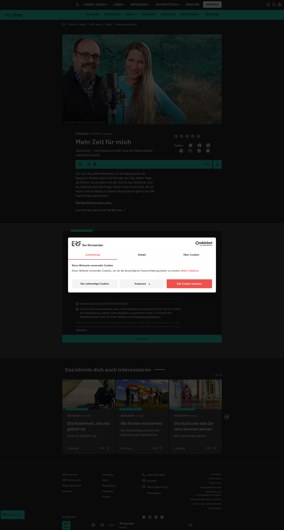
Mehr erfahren (190, 270)
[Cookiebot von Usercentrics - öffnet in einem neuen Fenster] (198, 243)
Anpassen (140, 283)
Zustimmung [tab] (92, 254)
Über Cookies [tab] (191, 254)
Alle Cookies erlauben (189, 283)
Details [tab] (142, 254)
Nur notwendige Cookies (95, 283)
